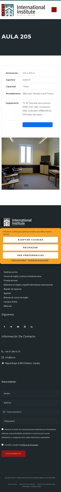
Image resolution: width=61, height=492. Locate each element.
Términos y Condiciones (31, 486)
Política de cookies (18, 260)
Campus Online (10, 302)
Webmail (7, 306)
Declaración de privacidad (38, 260)
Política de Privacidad (29, 445)
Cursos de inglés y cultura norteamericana (22, 276)
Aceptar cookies (30, 239)
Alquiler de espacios (13, 289)
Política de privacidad (46, 484)
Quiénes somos (11, 272)
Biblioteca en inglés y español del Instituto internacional (28, 285)
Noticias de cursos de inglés (16, 297)
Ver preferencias (30, 255)
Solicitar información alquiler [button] (37, 124)
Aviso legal (12, 484)
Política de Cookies (27, 484)
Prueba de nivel (10, 280)
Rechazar (30, 247)
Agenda (7, 293)
